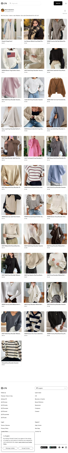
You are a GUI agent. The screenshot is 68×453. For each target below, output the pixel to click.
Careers (37, 411)
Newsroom (38, 405)
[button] (66, 3)
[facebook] (59, 447)
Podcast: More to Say (7, 396)
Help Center (38, 425)
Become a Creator (40, 399)
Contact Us (38, 431)
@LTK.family (4, 405)
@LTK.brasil (4, 411)
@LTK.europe (4, 408)
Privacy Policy (4, 428)
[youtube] (63, 447)
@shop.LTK (4, 399)
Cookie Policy (4, 431)
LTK (36, 396)
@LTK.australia (5, 414)
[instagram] (66, 447)
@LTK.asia (3, 417)
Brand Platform (39, 402)
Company (37, 408)
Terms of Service (5, 425)
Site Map (37, 428)
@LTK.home (4, 402)
